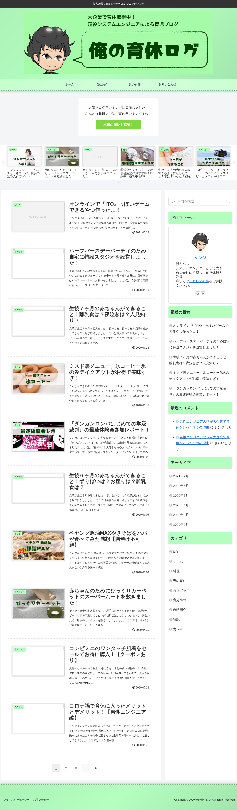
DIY (175, 552)
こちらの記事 (199, 281)
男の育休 (179, 581)
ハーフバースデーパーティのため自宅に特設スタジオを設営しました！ (199, 344)
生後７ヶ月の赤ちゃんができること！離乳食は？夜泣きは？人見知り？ (199, 360)
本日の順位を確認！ (118, 124)
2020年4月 (181, 505)
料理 (176, 571)
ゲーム (178, 561)
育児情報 (179, 600)
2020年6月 (181, 486)
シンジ (200, 258)
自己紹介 (179, 610)
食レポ (178, 629)
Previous (3, 162)
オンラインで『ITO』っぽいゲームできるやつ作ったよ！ (198, 328)
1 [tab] (113, 182)
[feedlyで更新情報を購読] (198, 293)
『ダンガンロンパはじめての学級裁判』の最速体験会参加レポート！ (197, 391)
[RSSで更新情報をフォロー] (203, 293)
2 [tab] (118, 182)
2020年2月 (181, 524)
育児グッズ (181, 590)
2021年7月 (181, 476)
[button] (228, 201)
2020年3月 (181, 515)
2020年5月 (181, 495)
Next (234, 162)
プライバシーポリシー (16, 799)
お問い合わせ (41, 799)
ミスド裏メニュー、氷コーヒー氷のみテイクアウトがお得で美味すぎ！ (199, 375)
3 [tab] (124, 182)
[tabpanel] (24, 161)
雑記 (176, 619)
